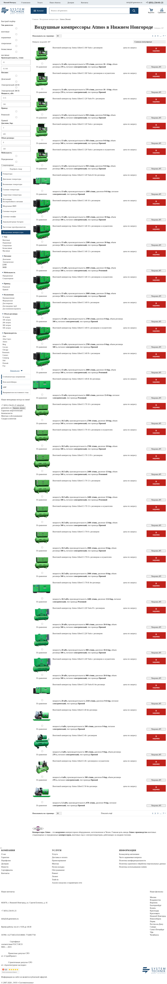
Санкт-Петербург (157, 929)
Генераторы (7, 174)
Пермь (152, 921)
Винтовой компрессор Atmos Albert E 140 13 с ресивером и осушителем (82, 277)
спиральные (7, 245)
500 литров (7, 328)
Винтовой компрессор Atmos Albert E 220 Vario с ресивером (77, 633)
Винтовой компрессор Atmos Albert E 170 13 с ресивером (76, 481)
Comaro (5, 355)
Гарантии (5, 857)
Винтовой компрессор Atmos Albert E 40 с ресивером (75, 735)
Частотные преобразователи (14, 227)
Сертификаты (7, 870)
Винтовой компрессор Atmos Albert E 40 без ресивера (75, 710)
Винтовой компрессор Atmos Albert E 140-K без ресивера (76, 379)
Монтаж (55, 864)
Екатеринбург (155, 905)
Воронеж (153, 903)
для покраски (8, 303)
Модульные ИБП (9, 206)
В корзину (156, 49)
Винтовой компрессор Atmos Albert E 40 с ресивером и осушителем (81, 761)
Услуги (40, 3)
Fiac (4, 366)
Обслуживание (58, 870)
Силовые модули (9, 211)
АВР (4, 387)
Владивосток (155, 900)
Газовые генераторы (11, 190)
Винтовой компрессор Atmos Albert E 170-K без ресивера (76, 583)
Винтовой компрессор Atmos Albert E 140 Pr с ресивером (76, 353)
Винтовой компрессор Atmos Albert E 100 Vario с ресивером (77, 48)
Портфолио (6, 860)
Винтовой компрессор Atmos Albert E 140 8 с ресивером (76, 302)
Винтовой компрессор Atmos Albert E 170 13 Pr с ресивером (77, 455)
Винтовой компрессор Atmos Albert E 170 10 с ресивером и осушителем (82, 430)
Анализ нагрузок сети (67, 883)
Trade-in (55, 880)
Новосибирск (155, 919)
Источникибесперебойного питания (13, 200)
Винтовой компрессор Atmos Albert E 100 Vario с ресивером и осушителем (84, 73)
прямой (5, 290)
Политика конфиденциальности (132, 860)
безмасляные (7, 248)
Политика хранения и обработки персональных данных (142, 864)
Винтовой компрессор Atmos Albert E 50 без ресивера (75, 786)
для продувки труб (10, 306)
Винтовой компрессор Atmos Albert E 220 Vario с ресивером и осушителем (84, 659)
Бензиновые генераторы (12, 184)
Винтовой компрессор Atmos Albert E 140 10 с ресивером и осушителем (82, 226)
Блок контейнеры (10, 382)
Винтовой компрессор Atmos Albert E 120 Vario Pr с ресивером (79, 99)
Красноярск (155, 913)
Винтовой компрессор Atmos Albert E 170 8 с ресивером (76, 532)
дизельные (7, 259)
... (160, 36)
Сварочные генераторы (12, 195)
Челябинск (154, 935)
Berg (4, 344)
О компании (25, 3)
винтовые (6, 240)
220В (4, 265)
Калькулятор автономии (129, 854)
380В (4, 267)
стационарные (8, 278)
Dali (4, 360)
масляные (6, 251)
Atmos (5, 342)
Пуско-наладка (58, 867)
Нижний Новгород (10, 2)
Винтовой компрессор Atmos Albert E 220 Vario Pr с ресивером (79, 608)
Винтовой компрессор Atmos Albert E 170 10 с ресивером (76, 404)
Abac (4, 336)
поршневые (7, 243)
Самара (153, 927)
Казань (153, 908)
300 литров (7, 325)
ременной (6, 287)
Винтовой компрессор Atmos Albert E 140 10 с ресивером (76, 200)
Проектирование (59, 860)
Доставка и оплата (59, 857)
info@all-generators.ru (134, 2)
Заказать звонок (19, 408)
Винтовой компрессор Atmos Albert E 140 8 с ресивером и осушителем (82, 328)
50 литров (6, 317)
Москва (153, 897)
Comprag (6, 358)
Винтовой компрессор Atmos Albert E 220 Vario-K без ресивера (79, 684)
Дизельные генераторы (12, 179)
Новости (4, 867)
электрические (8, 262)
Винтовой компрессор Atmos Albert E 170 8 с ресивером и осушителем (82, 557)
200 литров (7, 322)
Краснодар (154, 911)
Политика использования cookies (133, 867)
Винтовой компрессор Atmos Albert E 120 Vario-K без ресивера (79, 175)
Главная (35, 19)
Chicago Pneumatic (6, 351)
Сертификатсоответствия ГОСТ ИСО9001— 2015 (12, 944)
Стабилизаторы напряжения (14, 377)
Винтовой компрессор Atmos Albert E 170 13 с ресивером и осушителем (82, 506)
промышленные (8, 298)
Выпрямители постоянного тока (15, 392)
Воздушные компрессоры (13, 232)
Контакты (84, 3)
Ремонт (55, 873)
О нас (3, 854)
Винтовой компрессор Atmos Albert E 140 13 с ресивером (76, 251)
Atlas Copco (7, 339)
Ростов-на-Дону (156, 924)
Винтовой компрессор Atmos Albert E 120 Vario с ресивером (77, 124)
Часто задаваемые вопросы (130, 857)
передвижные (8, 276)
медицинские (8, 301)
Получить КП (156, 67)
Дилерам (70, 3)
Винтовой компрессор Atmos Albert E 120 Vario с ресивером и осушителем (84, 150)
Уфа (151, 932)
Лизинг (55, 876)
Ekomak (5, 363)
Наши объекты (55, 3)
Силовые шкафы (9, 217)
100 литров (7, 320)
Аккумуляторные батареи (13, 222)
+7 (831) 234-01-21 (154, 3)
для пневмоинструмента (12, 309)
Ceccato (5, 347)
